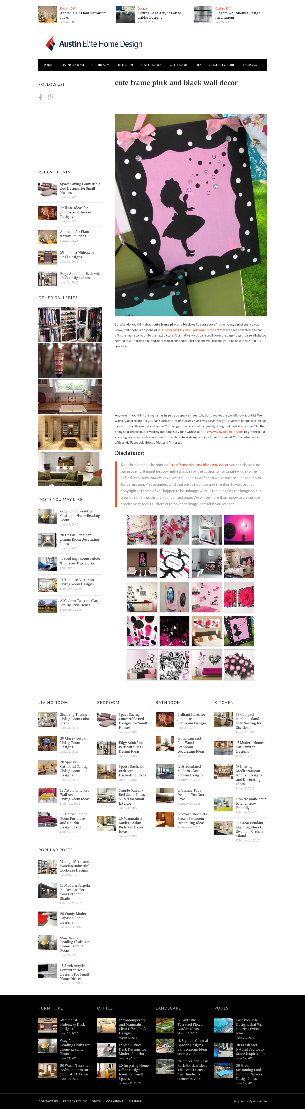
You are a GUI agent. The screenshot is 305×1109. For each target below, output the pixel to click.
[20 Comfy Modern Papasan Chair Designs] (47, 919)
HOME (48, 65)
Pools (221, 1008)
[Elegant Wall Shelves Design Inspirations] (203, 14)
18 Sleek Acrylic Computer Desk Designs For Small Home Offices (74, 972)
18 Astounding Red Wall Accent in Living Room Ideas (75, 794)
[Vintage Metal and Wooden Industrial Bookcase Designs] (47, 867)
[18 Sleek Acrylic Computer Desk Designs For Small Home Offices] (47, 971)
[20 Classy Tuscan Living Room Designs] (47, 743)
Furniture (50, 1008)
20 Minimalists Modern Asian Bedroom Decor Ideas (131, 825)
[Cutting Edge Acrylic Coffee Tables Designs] (125, 14)
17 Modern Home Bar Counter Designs (249, 747)
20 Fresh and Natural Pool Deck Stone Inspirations (250, 1049)
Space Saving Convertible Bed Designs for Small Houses (80, 188)
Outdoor (178, 65)
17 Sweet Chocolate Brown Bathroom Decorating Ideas (192, 818)
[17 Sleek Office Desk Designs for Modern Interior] (106, 1050)
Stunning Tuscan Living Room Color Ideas (74, 719)
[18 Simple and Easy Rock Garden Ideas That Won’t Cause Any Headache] (165, 1066)
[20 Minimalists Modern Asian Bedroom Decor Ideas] (106, 823)
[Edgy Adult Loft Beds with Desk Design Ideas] (47, 278)
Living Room (53, 702)
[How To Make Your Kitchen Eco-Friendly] (223, 804)
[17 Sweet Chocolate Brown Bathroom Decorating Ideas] (165, 819)
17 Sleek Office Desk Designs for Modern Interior (132, 1049)
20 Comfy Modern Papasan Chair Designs (74, 918)
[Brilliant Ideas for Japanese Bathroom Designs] (47, 213)
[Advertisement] (190, 98)
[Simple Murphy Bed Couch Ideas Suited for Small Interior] (106, 795)
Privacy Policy (75, 1101)
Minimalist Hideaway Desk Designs (77, 255)
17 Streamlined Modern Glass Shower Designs (190, 771)
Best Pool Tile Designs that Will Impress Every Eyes (249, 1026)
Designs (65, 8)
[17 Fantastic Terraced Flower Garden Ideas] (165, 1025)
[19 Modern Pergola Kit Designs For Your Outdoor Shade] (47, 890)
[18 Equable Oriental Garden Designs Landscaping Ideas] (165, 1046)
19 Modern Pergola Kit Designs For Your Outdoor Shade (75, 892)
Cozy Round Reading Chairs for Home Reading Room (80, 515)
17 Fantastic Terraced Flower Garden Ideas (190, 1024)
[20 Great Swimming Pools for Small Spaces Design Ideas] (223, 1070)
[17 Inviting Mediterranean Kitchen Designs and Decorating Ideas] (223, 771)
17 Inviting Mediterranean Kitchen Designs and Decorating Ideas (249, 775)
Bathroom (151, 65)
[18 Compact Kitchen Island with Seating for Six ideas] (223, 719)
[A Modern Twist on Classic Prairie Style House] (47, 606)
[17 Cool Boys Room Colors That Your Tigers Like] (47, 564)
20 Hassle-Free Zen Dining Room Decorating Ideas (79, 539)
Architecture (222, 65)
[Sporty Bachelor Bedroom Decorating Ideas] (106, 771)
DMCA (96, 1101)
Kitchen (125, 65)
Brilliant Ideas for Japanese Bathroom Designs (75, 212)
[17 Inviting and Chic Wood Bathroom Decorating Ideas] (165, 743)
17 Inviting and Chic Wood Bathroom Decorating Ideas (191, 744)
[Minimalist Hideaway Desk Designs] (47, 258)
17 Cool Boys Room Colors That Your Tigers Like (80, 561)
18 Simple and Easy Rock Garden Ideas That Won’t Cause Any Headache (192, 1067)
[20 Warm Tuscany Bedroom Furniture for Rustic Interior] (47, 1070)
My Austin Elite (258, 1101)
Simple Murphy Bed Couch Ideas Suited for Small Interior (132, 796)
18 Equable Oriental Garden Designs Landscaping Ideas (192, 1045)
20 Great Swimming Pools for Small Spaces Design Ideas (249, 1072)
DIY (73, 8)
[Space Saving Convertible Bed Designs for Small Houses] (47, 189)
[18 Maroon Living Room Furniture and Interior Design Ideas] (47, 819)
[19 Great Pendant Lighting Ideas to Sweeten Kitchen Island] (223, 828)
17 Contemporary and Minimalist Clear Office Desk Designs (132, 1026)
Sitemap (135, 1101)
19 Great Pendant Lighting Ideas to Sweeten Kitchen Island (249, 829)
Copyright (115, 1101)
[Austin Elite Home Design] (93, 43)
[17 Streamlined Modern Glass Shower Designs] (165, 771)
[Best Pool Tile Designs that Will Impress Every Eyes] (223, 1025)
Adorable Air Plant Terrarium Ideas (74, 234)
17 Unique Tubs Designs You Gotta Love (191, 794)
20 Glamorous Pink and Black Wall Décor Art (188, 330)
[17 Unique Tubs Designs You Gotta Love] (165, 795)
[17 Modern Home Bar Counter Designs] (223, 748)
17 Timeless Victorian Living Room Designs (77, 582)
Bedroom (101, 65)
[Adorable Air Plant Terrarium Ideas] (47, 14)
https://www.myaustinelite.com (222, 431)
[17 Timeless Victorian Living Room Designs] (47, 585)
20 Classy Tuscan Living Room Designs (73, 742)
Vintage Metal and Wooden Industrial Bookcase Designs (74, 866)
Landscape (168, 1008)
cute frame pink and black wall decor (199, 464)
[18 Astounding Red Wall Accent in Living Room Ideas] (47, 795)
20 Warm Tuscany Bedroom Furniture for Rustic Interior (75, 1070)
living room (72, 65)
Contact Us (48, 1101)
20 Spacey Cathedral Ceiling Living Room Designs (74, 768)
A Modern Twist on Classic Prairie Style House (81, 603)
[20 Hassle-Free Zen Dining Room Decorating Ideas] (47, 540)
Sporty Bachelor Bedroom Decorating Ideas (132, 771)
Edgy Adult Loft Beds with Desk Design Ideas (80, 276)
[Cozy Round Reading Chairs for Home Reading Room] (47, 516)
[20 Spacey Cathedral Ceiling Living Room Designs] (47, 767)
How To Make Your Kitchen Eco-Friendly (251, 803)
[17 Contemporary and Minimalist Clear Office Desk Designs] (106, 1025)
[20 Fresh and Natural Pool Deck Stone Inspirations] (223, 1050)
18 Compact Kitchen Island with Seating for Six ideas (248, 721)
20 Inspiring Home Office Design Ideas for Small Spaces (134, 1072)
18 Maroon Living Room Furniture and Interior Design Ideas (74, 820)
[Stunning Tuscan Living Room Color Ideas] (47, 719)
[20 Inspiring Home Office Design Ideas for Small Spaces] (106, 1070)
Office (105, 1008)
